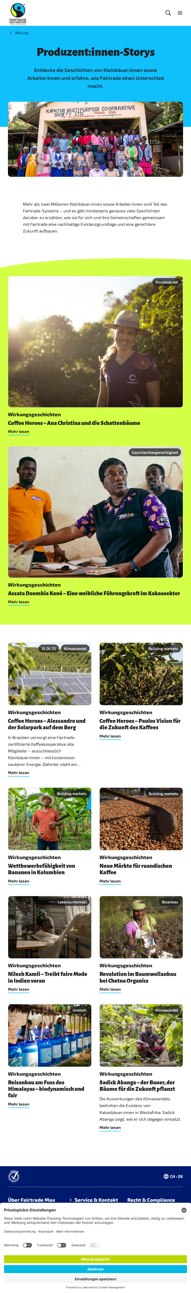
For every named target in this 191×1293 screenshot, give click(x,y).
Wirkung (21, 33)
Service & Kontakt (96, 1199)
